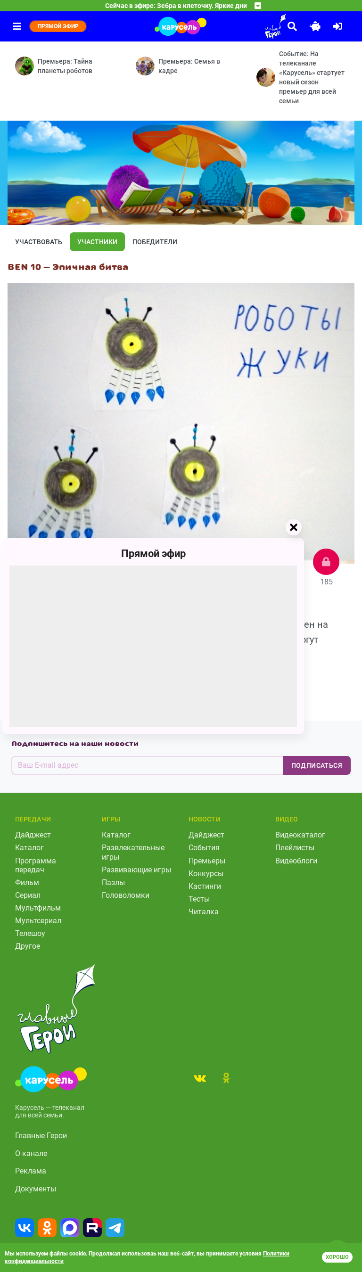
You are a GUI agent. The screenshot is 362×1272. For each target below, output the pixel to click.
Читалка (204, 911)
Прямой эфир (153, 553)
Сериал (28, 895)
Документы (35, 1188)
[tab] (200, 1078)
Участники (97, 242)
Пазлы (113, 882)
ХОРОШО (337, 1257)
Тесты (199, 899)
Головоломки (125, 895)
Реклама (30, 1170)
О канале (31, 1153)
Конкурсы (206, 873)
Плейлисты (294, 847)
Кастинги (205, 886)
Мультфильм (38, 907)
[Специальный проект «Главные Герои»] (249, 26)
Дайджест (33, 834)
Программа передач (35, 865)
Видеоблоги (296, 860)
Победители (154, 242)
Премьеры (207, 860)
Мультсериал (38, 920)
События (204, 847)
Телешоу (30, 933)
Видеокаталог (300, 834)
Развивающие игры (136, 869)
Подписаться (316, 765)
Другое (27, 946)
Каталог (29, 847)
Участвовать (38, 242)
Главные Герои (41, 1135)
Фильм (27, 882)
